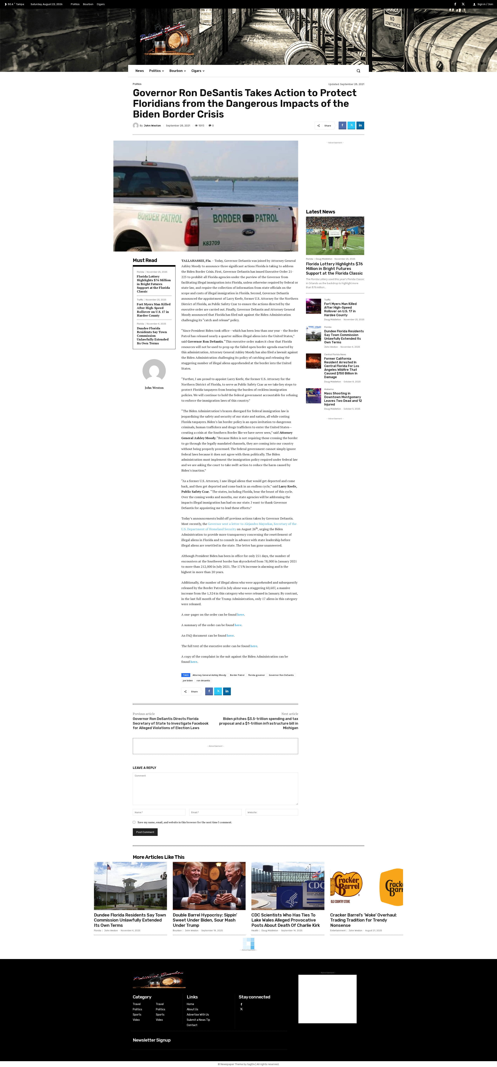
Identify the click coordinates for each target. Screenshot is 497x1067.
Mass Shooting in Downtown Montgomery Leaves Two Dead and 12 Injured (343, 399)
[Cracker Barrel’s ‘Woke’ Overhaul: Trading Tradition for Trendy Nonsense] (366, 886)
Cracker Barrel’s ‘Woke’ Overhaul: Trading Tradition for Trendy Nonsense (363, 920)
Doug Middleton (324, 259)
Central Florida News (335, 354)
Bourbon (177, 930)
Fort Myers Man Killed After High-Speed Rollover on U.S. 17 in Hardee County (153, 310)
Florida (140, 272)
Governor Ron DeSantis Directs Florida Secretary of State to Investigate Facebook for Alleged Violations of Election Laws (171, 723)
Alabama (329, 389)
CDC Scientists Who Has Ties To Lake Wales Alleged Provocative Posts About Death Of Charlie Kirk (285, 920)
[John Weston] (136, 125)
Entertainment (338, 930)
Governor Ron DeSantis (281, 675)
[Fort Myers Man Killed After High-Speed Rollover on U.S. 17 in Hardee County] (313, 306)
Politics (137, 84)
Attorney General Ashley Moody (209, 675)
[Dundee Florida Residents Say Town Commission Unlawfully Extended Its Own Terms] (313, 333)
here (240, 614)
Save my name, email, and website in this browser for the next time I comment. (185, 822)
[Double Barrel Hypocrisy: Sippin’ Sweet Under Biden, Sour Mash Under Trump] (209, 886)
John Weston (152, 125)
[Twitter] (463, 4)
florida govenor (256, 675)
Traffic (140, 300)
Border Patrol (237, 675)
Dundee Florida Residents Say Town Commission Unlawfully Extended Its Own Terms (153, 335)
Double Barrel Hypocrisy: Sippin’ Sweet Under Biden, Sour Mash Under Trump (205, 920)
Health (254, 930)
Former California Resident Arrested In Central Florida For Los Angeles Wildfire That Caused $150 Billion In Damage (341, 368)
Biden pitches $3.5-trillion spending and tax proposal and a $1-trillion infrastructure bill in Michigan (258, 723)
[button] (358, 71)
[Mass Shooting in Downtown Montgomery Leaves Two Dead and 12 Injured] (313, 395)
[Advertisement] (335, 169)
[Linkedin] (360, 125)
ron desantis (203, 680)
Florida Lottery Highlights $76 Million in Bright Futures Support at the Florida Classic (154, 283)
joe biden (188, 680)
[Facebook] (455, 4)
